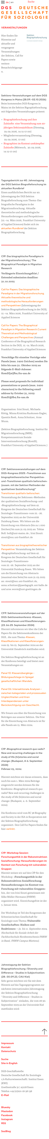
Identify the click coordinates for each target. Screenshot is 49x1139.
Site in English (9, 1063)
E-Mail (5, 1095)
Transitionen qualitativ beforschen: (20, 493)
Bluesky (5, 1107)
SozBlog (6, 1131)
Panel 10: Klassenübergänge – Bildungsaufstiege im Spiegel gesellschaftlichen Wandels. (17, 677)
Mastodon (7, 1111)
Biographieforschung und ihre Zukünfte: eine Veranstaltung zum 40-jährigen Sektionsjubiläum (25, 124)
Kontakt (5, 1047)
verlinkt (10, 829)
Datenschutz (8, 1051)
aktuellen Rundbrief (12, 228)
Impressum (7, 1043)
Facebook (6, 1115)
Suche (31, 2)
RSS (3, 1123)
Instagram (7, 1119)
